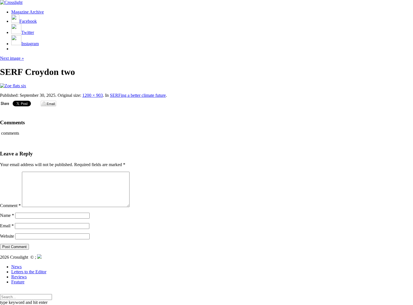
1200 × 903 (92, 95)
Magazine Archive (27, 12)
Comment (10, 205)
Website (7, 236)
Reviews (19, 276)
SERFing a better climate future (138, 95)
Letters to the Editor (28, 271)
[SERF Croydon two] (13, 85)
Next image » (12, 58)
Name (7, 215)
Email (7, 225)
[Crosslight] (11, 2)
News (16, 266)
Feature (17, 281)
